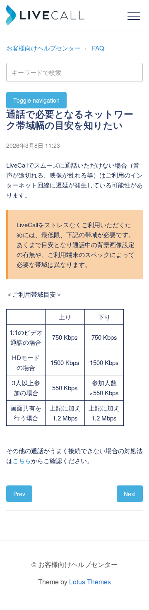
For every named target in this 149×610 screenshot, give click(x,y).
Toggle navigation (36, 100)
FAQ (98, 47)
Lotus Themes (90, 581)
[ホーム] (45, 15)
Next (130, 494)
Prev (19, 494)
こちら (21, 460)
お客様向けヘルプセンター (43, 47)
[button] (133, 16)
